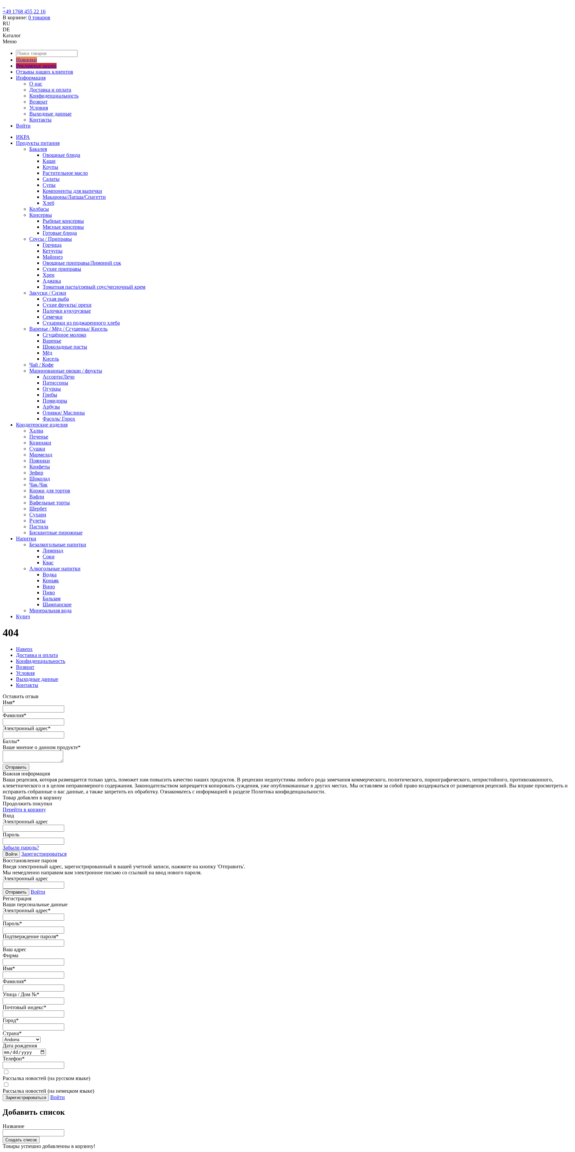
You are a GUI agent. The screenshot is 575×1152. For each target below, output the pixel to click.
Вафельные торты (49, 502)
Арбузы (51, 407)
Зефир (36, 472)
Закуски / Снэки (47, 293)
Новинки (26, 60)
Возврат (38, 102)
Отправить (16, 767)
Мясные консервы (63, 227)
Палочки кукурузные (67, 311)
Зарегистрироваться (44, 854)
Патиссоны (55, 383)
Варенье (52, 341)
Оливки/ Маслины (64, 413)
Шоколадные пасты (65, 347)
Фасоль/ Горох (59, 419)
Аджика (52, 281)
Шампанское (57, 604)
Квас (48, 562)
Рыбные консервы (63, 221)
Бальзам (52, 598)
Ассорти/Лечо (59, 377)
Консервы (40, 215)
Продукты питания (38, 143)
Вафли (36, 496)
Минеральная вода (50, 610)
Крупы (50, 167)
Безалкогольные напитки (57, 544)
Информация (31, 78)
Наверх (24, 649)
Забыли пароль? (21, 847)
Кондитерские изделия (42, 425)
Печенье (38, 436)
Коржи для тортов (49, 490)
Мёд (47, 353)
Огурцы (52, 389)
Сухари (37, 514)
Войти (23, 126)
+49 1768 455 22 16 (24, 11)
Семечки (53, 317)
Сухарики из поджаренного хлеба (81, 323)
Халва (36, 430)
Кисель (51, 359)
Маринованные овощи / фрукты (65, 371)
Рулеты (37, 520)
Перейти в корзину (24, 809)
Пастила (38, 526)
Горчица (52, 245)
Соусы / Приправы (50, 239)
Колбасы (39, 209)
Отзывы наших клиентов (44, 72)
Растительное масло (65, 173)
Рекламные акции (36, 66)
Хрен (49, 275)
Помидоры (55, 401)
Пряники (39, 460)
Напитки (26, 538)
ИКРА (23, 137)
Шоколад (39, 478)
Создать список (21, 1139)
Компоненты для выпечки (72, 191)
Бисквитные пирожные (56, 532)
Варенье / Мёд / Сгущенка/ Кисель (68, 329)
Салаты (51, 179)
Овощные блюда (61, 155)
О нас (35, 84)
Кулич (23, 616)
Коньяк (51, 580)
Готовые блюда (60, 233)
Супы (49, 185)
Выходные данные (50, 114)
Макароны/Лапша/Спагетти (74, 197)
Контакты (40, 120)
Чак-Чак (38, 484)
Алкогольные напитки (55, 568)
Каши (49, 161)
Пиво (49, 592)
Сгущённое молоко (64, 335)
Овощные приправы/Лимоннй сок (82, 263)
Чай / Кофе (41, 365)
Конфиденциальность (54, 96)
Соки (49, 556)
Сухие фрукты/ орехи (67, 305)
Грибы (50, 395)
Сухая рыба (56, 299)
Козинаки (40, 442)
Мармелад (40, 454)
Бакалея (38, 149)
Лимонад (53, 550)
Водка (50, 574)
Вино (49, 586)
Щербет (38, 508)
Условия (38, 108)
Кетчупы (53, 251)
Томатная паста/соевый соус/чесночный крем (94, 287)
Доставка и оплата (50, 90)
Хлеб (48, 203)
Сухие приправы (62, 269)
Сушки (37, 448)
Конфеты (39, 466)
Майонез (53, 257)
